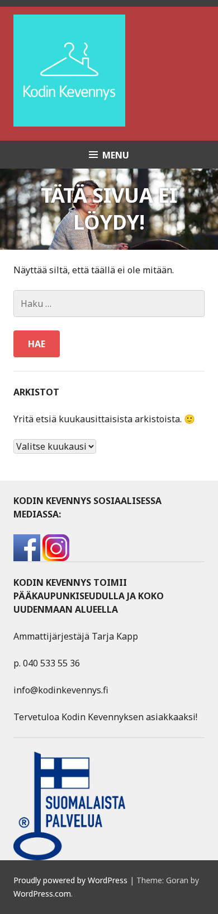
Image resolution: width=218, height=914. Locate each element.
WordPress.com (42, 893)
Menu (115, 155)
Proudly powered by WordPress (70, 880)
